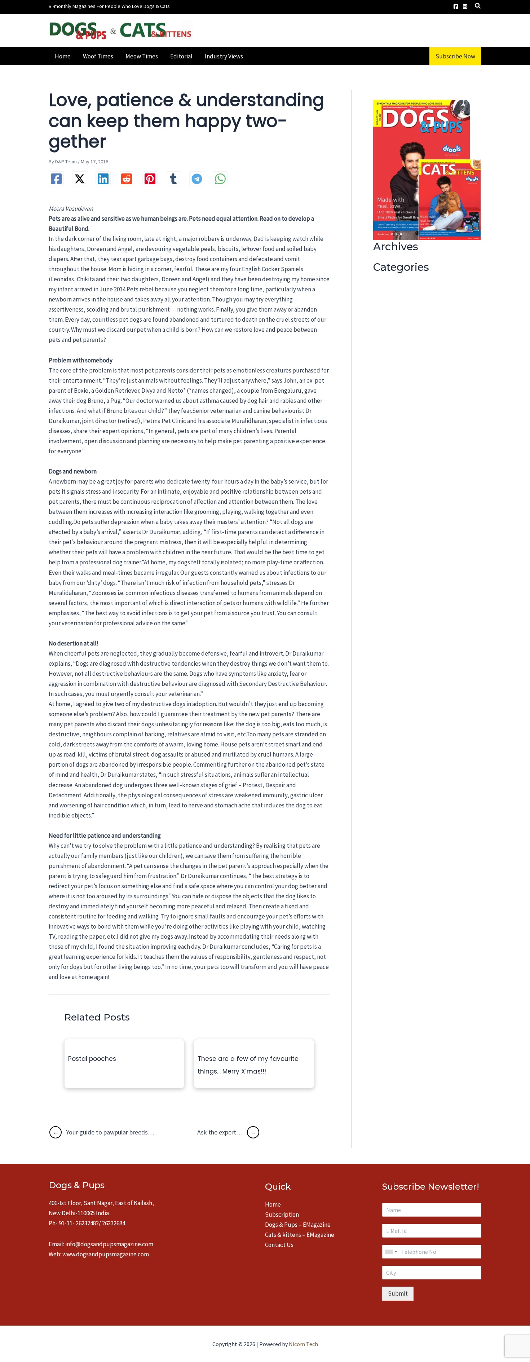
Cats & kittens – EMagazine (299, 1235)
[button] (478, 7)
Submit (398, 1293)
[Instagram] (465, 6)
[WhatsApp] (220, 178)
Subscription (282, 1214)
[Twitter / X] (79, 178)
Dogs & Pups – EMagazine (298, 1225)
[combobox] (391, 1251)
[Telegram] (196, 178)
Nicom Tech (303, 1344)
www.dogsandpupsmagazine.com (105, 1254)
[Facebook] (455, 6)
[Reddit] (126, 178)
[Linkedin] (103, 178)
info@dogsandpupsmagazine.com (109, 1244)
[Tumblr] (173, 178)
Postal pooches (92, 1058)
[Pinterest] (150, 178)
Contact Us (279, 1245)
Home (273, 1204)
